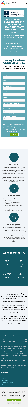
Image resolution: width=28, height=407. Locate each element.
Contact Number (7, 86)
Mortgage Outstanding (9, 116)
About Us (4, 376)
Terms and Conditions (7, 382)
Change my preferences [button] (14, 403)
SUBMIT (14, 134)
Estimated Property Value (10, 109)
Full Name (6, 75)
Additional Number (8, 92)
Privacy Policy (5, 380)
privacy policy (16, 131)
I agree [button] (14, 400)
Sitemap (4, 384)
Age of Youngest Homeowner (11, 103)
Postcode (5, 97)
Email (4, 80)
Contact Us (5, 378)
